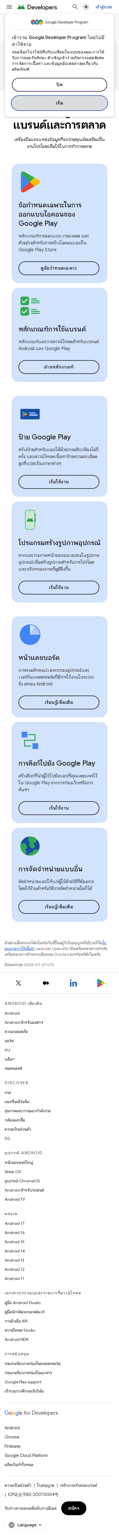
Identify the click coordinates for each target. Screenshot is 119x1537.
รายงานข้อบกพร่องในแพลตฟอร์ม (33, 1363)
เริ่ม (59, 103)
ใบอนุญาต (45, 1485)
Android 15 (15, 1241)
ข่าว (7, 1050)
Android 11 (14, 1278)
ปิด (59, 85)
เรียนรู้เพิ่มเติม (59, 702)
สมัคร (73, 1508)
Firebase (13, 1446)
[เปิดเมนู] (9, 7)
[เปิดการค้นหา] (75, 6)
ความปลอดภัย (16, 1031)
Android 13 (14, 1260)
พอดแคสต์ (13, 1068)
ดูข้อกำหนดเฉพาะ (59, 268)
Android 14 (15, 1251)
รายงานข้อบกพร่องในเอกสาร (28, 1372)
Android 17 (15, 1223)
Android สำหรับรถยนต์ (24, 1190)
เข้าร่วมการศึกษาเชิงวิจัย (24, 1391)
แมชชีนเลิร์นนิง (17, 1101)
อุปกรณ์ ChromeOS (22, 1180)
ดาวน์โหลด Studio (20, 1330)
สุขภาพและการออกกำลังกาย (28, 1110)
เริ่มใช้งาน (59, 482)
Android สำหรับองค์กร (24, 1022)
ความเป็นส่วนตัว (18, 1129)
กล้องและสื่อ (15, 1120)
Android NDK (17, 1339)
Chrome (12, 1437)
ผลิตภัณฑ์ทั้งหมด (19, 1464)
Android (12, 1013)
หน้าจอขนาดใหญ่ (19, 1162)
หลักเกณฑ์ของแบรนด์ (78, 1485)
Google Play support (23, 1382)
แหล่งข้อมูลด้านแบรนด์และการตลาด (59, 118)
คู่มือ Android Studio (22, 1302)
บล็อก (10, 1059)
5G (7, 1138)
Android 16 (15, 1232)
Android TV (15, 1199)
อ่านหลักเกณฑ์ (59, 367)
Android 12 (15, 1269)
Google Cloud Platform (26, 1455)
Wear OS (13, 1171)
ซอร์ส (9, 1040)
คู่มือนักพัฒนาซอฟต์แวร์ (24, 1311)
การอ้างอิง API (16, 1321)
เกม (8, 1092)
